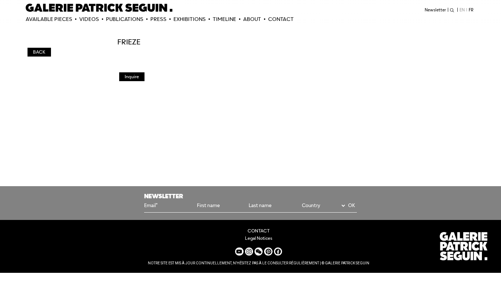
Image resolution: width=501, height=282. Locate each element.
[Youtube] (239, 251)
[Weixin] (259, 251)
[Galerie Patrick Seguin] (99, 8)
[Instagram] (249, 251)
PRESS (158, 19)
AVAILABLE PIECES (49, 19)
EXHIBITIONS (189, 19)
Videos (89, 19)
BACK (39, 52)
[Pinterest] (268, 251)
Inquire (132, 76)
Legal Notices (258, 238)
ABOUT (252, 19)
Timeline (224, 19)
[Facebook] (278, 251)
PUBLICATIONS (124, 19)
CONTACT (281, 19)
